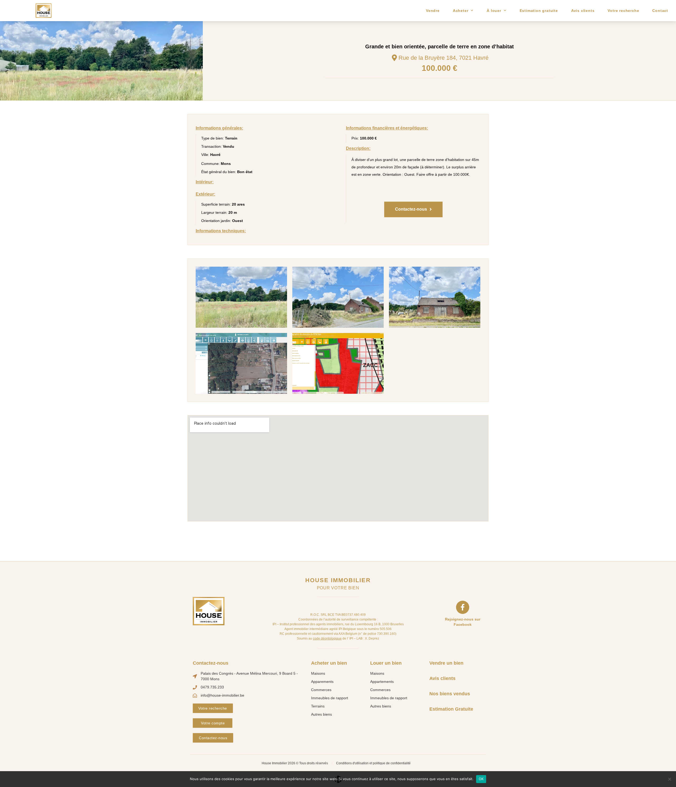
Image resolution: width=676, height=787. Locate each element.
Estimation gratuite (539, 10)
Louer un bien (386, 663)
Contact (660, 10)
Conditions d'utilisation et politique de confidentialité (373, 763)
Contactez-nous (210, 663)
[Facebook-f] (462, 607)
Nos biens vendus (449, 693)
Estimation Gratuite (451, 709)
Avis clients (583, 10)
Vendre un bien (446, 663)
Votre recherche (623, 10)
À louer (494, 10)
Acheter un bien (329, 663)
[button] (413, 209)
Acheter (460, 10)
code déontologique (327, 638)
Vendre (433, 10)
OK (481, 779)
